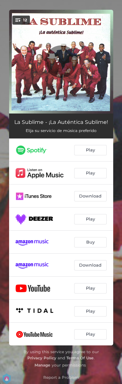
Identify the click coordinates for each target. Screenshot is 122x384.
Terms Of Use (80, 357)
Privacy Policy (41, 357)
